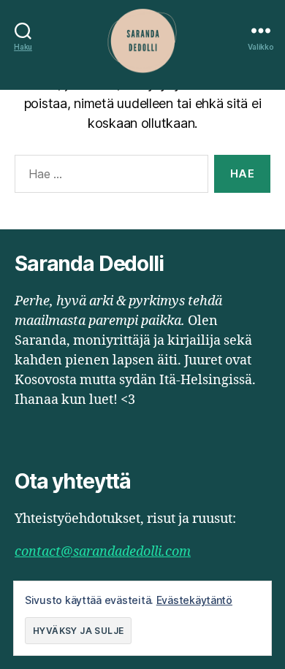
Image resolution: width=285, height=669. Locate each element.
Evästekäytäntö (194, 600)
